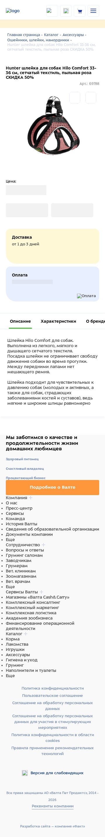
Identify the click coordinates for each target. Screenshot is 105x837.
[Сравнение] (74, 97)
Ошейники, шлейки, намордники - (39, 40)
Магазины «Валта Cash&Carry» (37, 597)
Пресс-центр (19, 508)
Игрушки (15, 649)
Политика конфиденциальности (53, 688)
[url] (79, 10)
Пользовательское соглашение (52, 695)
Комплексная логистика (31, 613)
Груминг (15, 665)
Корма (13, 639)
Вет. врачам (18, 581)
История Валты (21, 524)
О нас (11, 503)
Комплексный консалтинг (33, 602)
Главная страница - (25, 35)
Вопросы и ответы (25, 550)
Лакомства (17, 644)
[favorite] (66, 11)
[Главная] (19, 10)
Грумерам (17, 565)
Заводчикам (19, 560)
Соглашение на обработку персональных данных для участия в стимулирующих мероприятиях (52, 722)
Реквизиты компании (53, 806)
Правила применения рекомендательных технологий (52, 751)
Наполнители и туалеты (31, 670)
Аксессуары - (74, 35)
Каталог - (52, 35)
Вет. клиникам (21, 571)
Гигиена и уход (22, 660)
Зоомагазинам (21, 576)
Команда (15, 518)
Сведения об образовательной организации (52, 529)
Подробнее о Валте (52, 487)
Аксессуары (18, 654)
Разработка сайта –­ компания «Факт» (52, 826)
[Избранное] (90, 97)
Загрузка (15, 210)
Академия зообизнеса (29, 618)
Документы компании (29, 534)
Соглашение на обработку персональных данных (52, 706)
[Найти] (52, 11)
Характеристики (58, 321)
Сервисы (15, 513)
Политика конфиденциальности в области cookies (52, 738)
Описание (20, 321)
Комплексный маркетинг (32, 607)
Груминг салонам (24, 555)
